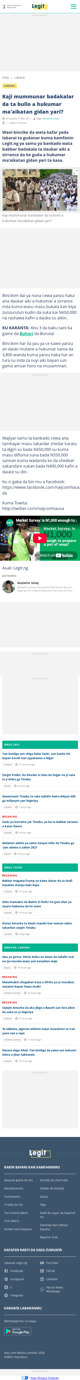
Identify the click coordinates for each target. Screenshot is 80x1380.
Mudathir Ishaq (51, 118)
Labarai (19, 77)
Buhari (26, 333)
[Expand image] (75, 171)
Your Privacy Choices (44, 1378)
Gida (5, 77)
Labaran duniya (12, 992)
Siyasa (7, 785)
